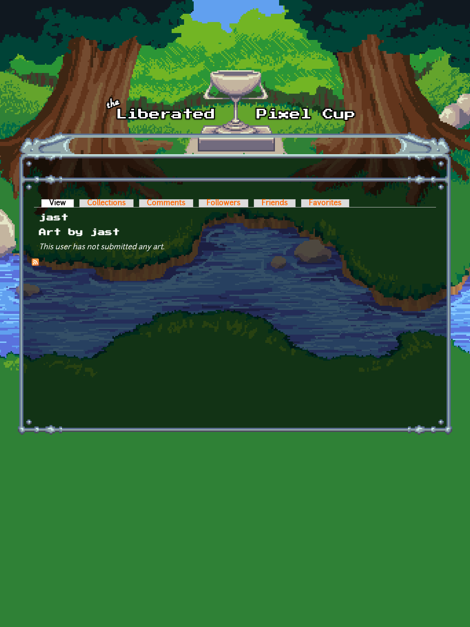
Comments (166, 203)
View (61, 203)
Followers (224, 203)
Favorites (325, 203)
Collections (106, 203)
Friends (275, 203)
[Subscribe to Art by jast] (35, 264)
